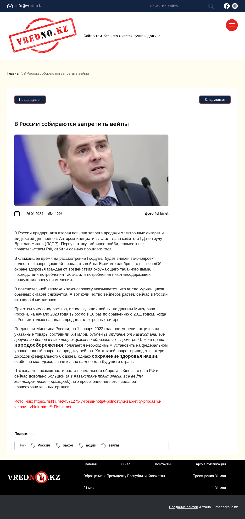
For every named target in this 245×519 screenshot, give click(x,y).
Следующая (215, 99)
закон (68, 445)
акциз (91, 445)
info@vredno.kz (29, 6)
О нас (125, 464)
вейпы (114, 445)
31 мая (89, 488)
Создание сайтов (183, 507)
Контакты (163, 464)
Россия (44, 445)
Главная (13, 73)
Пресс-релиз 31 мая (209, 476)
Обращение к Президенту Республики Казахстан (124, 476)
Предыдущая (30, 99)
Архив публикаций (211, 464)
